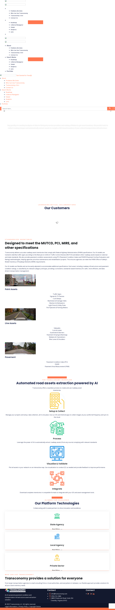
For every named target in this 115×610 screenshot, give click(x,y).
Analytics (13, 29)
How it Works (56, 498)
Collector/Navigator (17, 25)
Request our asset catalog (56, 377)
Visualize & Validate (57, 463)
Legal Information (11, 606)
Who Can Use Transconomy (19, 13)
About (9, 9)
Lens (12, 32)
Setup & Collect (57, 411)
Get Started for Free (35, 22)
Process (57, 438)
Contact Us (14, 18)
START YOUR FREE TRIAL (16, 133)
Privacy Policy (23, 606)
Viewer (13, 27)
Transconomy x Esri (17, 15)
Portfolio (10, 34)
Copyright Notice (35, 606)
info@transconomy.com (59, 594)
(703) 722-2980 (56, 596)
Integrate (57, 488)
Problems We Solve (16, 11)
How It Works (11, 20)
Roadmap (14, 22)
